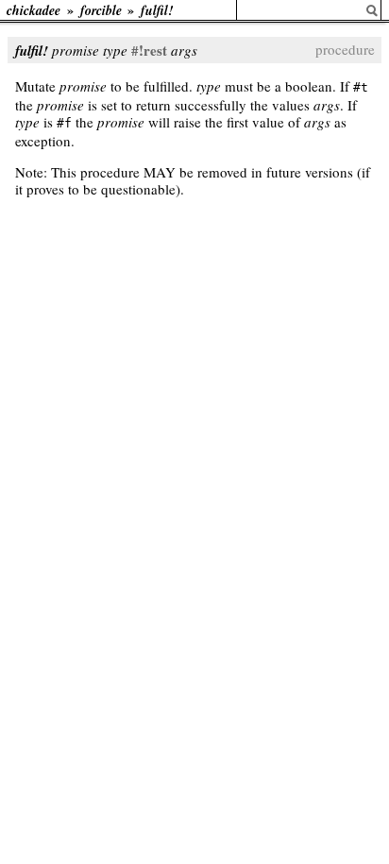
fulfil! (157, 10)
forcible (101, 10)
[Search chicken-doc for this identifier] (372, 11)
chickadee (33, 10)
